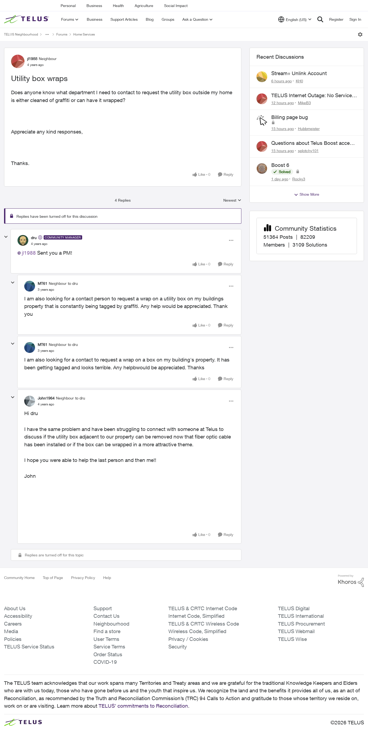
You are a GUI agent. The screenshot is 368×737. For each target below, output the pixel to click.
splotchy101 (308, 150)
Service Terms (109, 647)
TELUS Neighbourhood (21, 34)
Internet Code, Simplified (196, 616)
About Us (15, 608)
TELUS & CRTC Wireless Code (203, 624)
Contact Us (106, 616)
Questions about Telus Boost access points (313, 143)
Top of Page (53, 577)
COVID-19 (105, 662)
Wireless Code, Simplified (197, 631)
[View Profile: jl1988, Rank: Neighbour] (18, 61)
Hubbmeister (309, 128)
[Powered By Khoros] (351, 581)
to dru (73, 283)
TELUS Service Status (29, 647)
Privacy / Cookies (188, 639)
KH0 (299, 81)
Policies (13, 639)
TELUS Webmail (296, 631)
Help (107, 577)
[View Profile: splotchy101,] (261, 146)
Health (118, 5)
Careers (13, 624)
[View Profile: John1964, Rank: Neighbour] (29, 401)
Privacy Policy (83, 577)
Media (11, 631)
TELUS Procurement (301, 624)
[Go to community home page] (27, 19)
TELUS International (301, 616)
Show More (309, 194)
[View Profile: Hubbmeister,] (261, 120)
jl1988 (32, 58)
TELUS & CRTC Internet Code (202, 608)
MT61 (42, 283)
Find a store (106, 631)
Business (94, 5)
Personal (68, 5)
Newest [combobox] (232, 200)
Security (177, 647)
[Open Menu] (360, 34)
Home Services (84, 34)
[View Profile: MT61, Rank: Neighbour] (29, 286)
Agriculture (144, 5)
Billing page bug (289, 117)
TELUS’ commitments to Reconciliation (143, 706)
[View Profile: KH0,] (261, 76)
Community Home (19, 577)
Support (102, 608)
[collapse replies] (6, 237)
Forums (61, 34)
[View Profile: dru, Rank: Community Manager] (23, 240)
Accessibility (18, 616)
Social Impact (176, 5)
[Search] (320, 19)
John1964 (46, 398)
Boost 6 (280, 165)
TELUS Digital (294, 608)
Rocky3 (298, 179)
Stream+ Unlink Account (299, 73)
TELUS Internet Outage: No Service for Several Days (311, 95)
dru (34, 237)
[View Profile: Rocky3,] (261, 168)
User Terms (106, 639)
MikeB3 (304, 102)
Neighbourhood (111, 624)
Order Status (107, 654)
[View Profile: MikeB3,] (261, 98)
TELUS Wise (292, 639)
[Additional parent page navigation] (47, 34)
